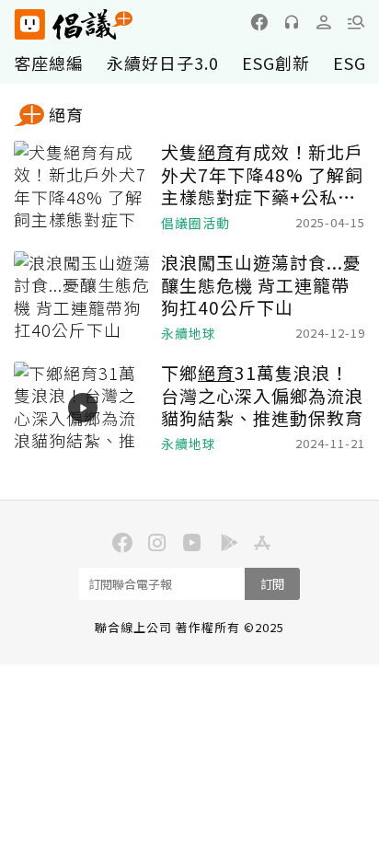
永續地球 (188, 333)
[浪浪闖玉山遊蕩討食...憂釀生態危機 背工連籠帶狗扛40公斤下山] (83, 297)
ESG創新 (276, 63)
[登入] (324, 22)
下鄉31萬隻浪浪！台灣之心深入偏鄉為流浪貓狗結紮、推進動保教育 (262, 396)
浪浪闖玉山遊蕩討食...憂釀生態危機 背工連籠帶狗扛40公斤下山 (261, 285)
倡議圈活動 (195, 223)
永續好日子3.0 (163, 63)
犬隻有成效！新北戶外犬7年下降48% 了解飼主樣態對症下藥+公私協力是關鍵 (262, 175)
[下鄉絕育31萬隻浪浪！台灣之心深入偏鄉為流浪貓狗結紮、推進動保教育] (83, 408)
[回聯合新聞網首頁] (29, 24)
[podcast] (291, 22)
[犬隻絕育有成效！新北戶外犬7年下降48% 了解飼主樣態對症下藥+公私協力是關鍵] (83, 187)
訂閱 (272, 584)
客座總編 (49, 63)
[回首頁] (73, 24)
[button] (356, 22)
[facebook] (259, 22)
